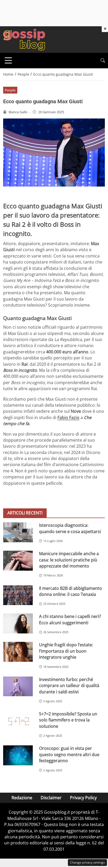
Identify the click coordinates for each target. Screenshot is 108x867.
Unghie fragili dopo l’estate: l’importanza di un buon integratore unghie (66, 651)
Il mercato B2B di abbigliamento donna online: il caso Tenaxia (70, 591)
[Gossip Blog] (24, 39)
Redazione (22, 798)
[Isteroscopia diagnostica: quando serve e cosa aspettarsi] (18, 532)
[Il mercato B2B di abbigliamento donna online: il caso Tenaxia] (18, 595)
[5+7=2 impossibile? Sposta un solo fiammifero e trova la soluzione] (18, 721)
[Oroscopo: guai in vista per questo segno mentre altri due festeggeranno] (18, 755)
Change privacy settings (87, 862)
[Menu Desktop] (8, 60)
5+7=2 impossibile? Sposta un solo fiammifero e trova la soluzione (68, 720)
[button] (103, 61)
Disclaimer (51, 798)
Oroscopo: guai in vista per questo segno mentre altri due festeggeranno (69, 754)
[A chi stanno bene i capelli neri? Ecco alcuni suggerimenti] (18, 623)
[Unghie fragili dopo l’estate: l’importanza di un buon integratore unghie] (18, 652)
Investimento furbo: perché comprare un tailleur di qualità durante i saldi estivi (69, 686)
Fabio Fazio (68, 417)
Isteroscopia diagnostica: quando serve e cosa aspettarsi (70, 528)
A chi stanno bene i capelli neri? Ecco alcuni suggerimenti (70, 619)
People (10, 90)
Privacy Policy (83, 798)
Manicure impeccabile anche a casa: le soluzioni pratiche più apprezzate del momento (69, 560)
